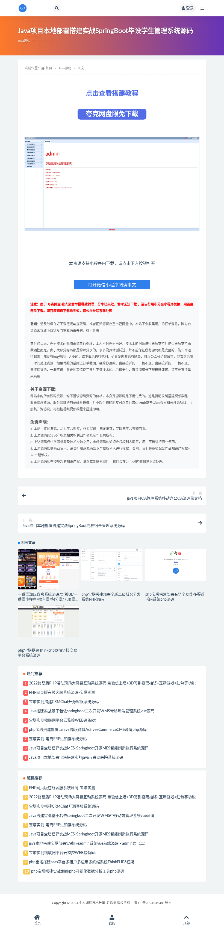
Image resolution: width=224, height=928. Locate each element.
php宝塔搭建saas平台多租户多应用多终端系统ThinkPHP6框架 (81, 862)
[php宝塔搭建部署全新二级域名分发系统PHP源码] (111, 565)
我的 (112, 923)
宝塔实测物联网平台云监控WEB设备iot (62, 720)
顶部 (186, 923)
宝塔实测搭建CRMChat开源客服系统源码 (64, 702)
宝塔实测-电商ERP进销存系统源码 (58, 739)
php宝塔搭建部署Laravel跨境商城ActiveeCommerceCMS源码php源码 (88, 730)
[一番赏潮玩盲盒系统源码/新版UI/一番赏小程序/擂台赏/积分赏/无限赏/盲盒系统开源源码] (48, 569)
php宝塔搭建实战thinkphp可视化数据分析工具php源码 (77, 871)
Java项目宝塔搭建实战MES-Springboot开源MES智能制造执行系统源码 (89, 748)
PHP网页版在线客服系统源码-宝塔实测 (62, 693)
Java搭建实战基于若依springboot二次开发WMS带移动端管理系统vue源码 (91, 711)
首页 (49, 68)
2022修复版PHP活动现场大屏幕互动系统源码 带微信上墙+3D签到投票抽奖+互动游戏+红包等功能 (112, 683)
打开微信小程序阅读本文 (112, 285)
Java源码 (24, 41)
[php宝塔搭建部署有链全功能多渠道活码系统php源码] (175, 565)
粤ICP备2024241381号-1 (152, 903)
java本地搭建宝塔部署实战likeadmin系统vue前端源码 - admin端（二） (88, 844)
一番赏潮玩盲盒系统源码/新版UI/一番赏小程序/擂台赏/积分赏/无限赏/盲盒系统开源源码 (47, 599)
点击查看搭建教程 (112, 93)
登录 (190, 8)
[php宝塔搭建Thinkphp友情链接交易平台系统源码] (48, 621)
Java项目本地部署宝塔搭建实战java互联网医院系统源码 (76, 758)
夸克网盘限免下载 (112, 114)
